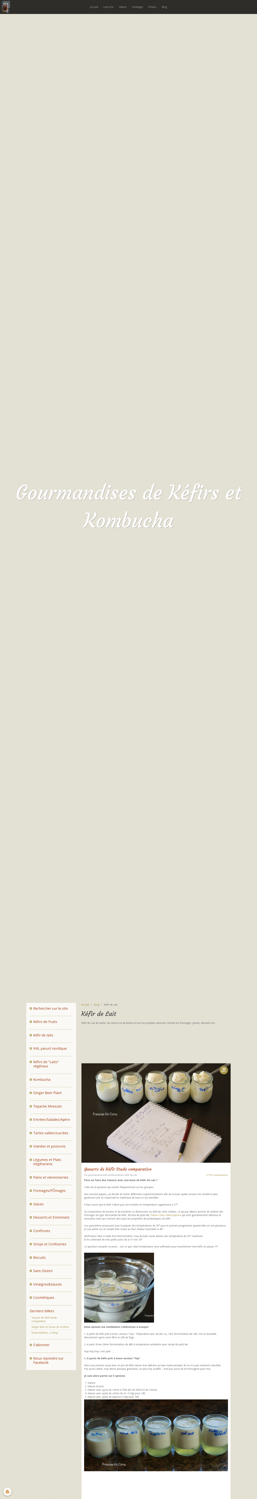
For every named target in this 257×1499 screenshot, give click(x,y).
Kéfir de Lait (131, 1175)
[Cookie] (7, 1492)
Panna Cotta (158, 1215)
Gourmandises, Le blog (44, 1332)
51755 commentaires (217, 1175)
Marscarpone (174, 1215)
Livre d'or (108, 7)
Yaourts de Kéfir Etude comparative (118, 1169)
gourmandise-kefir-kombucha (103, 1175)
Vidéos (123, 7)
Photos (152, 7)
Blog (164, 7)
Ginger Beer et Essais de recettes (50, 1327)
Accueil (94, 7)
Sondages (137, 7)
